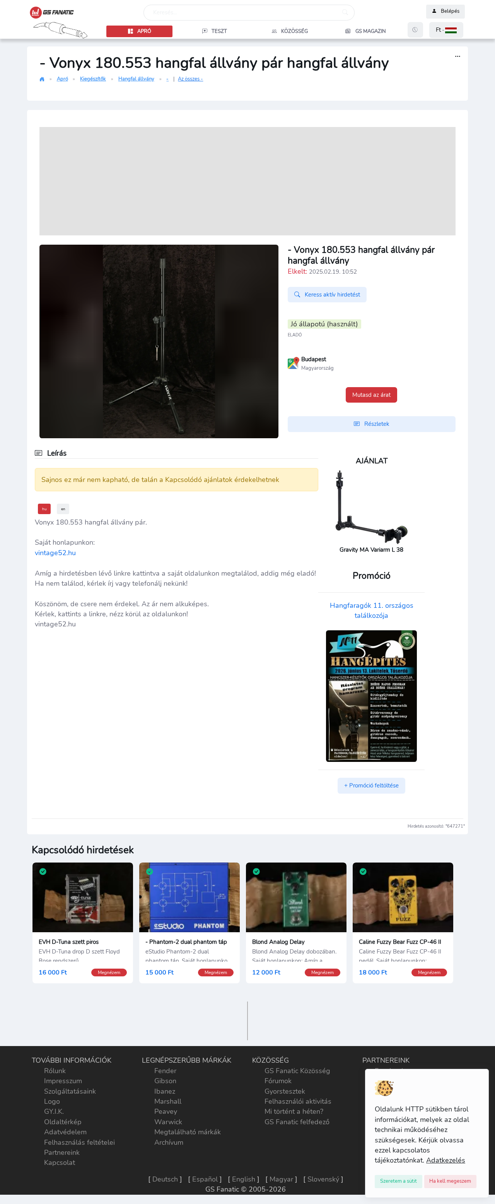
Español (205, 1179)
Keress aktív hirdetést (331, 294)
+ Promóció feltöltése (371, 785)
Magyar (281, 1179)
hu (44, 508)
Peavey (165, 1111)
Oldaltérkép (63, 1122)
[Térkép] (293, 362)
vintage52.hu (55, 552)
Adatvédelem (65, 1132)
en (63, 508)
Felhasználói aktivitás (298, 1101)
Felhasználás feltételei (79, 1142)
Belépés (450, 11)
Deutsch (165, 1179)
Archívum (168, 1142)
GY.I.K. (54, 1111)
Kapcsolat (59, 1162)
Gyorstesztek (285, 1091)
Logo (52, 1101)
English (243, 1179)
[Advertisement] (247, 181)
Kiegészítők (93, 78)
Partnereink (62, 1152)
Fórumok (278, 1081)
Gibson (165, 1081)
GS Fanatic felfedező (297, 1122)
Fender (165, 1070)
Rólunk (55, 1070)
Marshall (167, 1101)
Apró (62, 78)
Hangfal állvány (136, 78)
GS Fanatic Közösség (297, 1070)
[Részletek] (457, 56)
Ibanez (164, 1091)
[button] (446, 30)
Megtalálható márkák (187, 1132)
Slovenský (323, 1179)
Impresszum (63, 1081)
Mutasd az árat (371, 395)
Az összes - (190, 78)
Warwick (168, 1122)
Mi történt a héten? (294, 1111)
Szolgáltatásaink (70, 1091)
